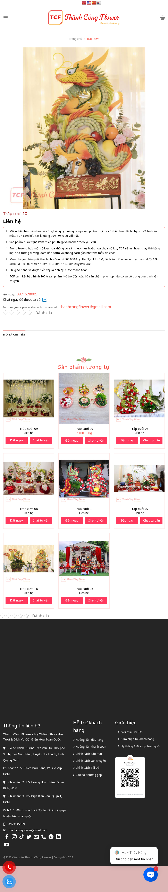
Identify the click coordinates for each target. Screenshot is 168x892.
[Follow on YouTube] (6, 845)
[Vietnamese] (84, 3)
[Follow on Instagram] (14, 837)
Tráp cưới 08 (28, 509)
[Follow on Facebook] (6, 837)
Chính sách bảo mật (89, 754)
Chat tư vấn (41, 440)
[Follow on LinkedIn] (58, 837)
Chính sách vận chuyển (91, 761)
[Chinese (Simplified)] (94, 3)
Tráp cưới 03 (139, 429)
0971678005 (27, 294)
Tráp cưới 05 (84, 589)
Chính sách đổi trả (88, 768)
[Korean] (98, 3)
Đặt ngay (16, 440)
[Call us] (43, 837)
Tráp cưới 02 (84, 509)
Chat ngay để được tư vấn (22, 299)
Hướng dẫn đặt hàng (89, 740)
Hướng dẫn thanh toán (91, 746)
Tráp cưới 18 (28, 589)
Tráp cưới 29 (84, 429)
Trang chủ (75, 39)
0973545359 (16, 824)
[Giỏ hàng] (162, 17)
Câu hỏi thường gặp (89, 775)
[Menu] (5, 17)
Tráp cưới (93, 39)
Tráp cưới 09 (28, 429)
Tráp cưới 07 (139, 509)
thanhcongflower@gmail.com (85, 306)
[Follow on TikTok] (21, 837)
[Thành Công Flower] (84, 17)
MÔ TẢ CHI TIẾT (14, 334)
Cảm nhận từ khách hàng (137, 739)
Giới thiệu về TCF (132, 732)
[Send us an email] (36, 837)
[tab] (14, 334)
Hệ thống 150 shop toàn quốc (140, 746)
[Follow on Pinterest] (51, 837)
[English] (89, 3)
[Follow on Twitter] (28, 837)
